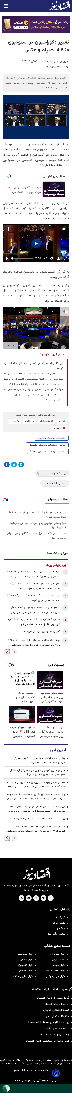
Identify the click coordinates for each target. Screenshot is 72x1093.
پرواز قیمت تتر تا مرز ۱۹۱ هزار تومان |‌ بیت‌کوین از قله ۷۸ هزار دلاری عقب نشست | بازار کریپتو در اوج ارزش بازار (37, 809)
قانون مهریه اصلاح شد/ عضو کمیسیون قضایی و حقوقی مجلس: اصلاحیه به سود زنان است (35, 586)
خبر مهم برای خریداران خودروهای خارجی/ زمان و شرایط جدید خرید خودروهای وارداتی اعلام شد (36, 772)
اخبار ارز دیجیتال (55, 976)
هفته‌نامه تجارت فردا (57, 1016)
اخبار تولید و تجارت (54, 971)
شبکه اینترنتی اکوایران (56, 1010)
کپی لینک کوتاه (59, 473)
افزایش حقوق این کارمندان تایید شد (41, 631)
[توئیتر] (14, 464)
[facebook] (51, 898)
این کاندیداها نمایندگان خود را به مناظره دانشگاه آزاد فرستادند (33, 366)
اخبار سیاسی (25, 954)
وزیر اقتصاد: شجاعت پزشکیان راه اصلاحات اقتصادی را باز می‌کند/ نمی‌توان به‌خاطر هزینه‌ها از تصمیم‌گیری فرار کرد (35, 797)
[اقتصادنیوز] (36, 874)
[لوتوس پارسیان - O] (36, 1088)
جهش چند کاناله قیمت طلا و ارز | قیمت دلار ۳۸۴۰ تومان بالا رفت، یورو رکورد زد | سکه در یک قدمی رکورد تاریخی (34, 642)
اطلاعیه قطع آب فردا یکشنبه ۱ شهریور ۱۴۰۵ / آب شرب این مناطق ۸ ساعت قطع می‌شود (34, 622)
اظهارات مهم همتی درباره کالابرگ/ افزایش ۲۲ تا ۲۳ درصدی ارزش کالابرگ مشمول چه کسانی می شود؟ (33, 574)
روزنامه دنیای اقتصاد (57, 1004)
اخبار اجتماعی (25, 971)
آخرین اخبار (57, 750)
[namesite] (59, 6)
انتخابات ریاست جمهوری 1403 (48, 451)
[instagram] (36, 898)
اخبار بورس (58, 959)
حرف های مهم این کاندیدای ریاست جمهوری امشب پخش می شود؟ (33, 397)
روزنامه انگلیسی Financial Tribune (48, 1022)
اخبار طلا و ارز (57, 954)
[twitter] (43, 898)
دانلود (10, 345)
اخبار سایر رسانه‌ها (49, 61)
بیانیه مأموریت (56, 934)
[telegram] (28, 898)
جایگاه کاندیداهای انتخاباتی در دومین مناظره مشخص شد (33, 389)
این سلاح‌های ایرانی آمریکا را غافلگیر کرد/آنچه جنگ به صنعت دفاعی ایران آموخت (33, 598)
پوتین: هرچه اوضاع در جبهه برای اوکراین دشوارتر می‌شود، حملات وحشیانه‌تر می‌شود (39, 760)
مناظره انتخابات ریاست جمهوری (47, 445)
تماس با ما (59, 923)
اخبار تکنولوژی (25, 965)
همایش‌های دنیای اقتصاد (54, 1035)
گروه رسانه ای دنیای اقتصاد (53, 998)
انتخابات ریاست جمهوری (51, 438)
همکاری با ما (58, 928)
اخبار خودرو (58, 965)
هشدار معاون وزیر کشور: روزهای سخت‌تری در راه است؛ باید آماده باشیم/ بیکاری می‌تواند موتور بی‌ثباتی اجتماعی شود (35, 785)
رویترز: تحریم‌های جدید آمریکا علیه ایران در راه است (37, 819)
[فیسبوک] (7, 464)
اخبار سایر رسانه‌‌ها (22, 976)
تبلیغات (60, 917)
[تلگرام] (21, 464)
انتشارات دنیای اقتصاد (56, 1028)
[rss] (22, 898)
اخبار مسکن (26, 959)
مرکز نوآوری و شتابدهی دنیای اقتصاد (47, 1041)
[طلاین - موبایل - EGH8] (36, 24)
